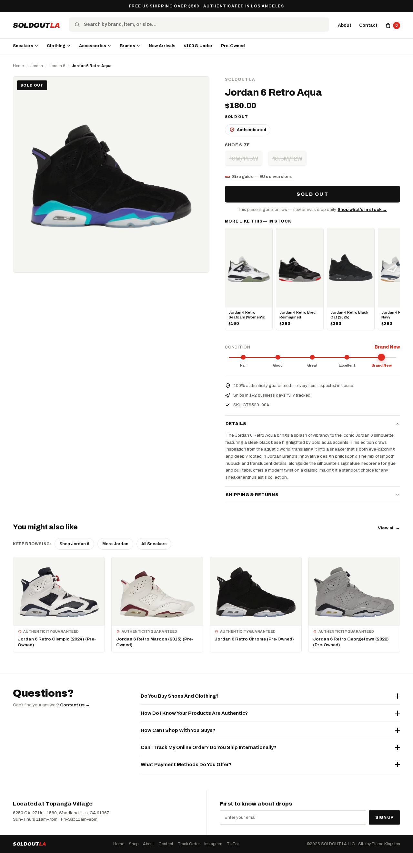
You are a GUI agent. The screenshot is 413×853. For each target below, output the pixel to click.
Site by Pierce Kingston (379, 844)
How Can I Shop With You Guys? (178, 730)
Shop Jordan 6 (74, 544)
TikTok (233, 844)
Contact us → (75, 704)
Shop (133, 844)
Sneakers (23, 46)
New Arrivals (162, 46)
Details (236, 423)
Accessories (92, 46)
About (344, 25)
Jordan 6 (57, 66)
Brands (127, 46)
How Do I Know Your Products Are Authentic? (194, 713)
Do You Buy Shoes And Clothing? (179, 696)
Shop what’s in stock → (362, 209)
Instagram (213, 844)
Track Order (189, 844)
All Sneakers (153, 544)
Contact (368, 25)
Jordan (36, 66)
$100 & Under (198, 46)
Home (18, 66)
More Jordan (115, 544)
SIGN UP (384, 817)
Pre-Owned (233, 46)
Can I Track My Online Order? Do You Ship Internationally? (208, 747)
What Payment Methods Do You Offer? (186, 764)
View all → (389, 527)
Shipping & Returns (252, 495)
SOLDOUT (36, 25)
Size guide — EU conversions (262, 176)
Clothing (56, 46)
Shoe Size (237, 145)
